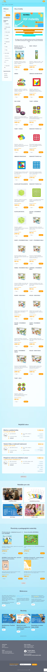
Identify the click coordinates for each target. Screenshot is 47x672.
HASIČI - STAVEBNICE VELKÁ (34, 323)
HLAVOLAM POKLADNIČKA (21, 184)
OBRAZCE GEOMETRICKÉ (35, 73)
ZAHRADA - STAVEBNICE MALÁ (35, 268)
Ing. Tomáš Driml (13, 433)
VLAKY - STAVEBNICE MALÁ (36, 240)
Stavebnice (7, 56)
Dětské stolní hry (7, 58)
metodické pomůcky (35, 501)
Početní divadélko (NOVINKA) (31, 532)
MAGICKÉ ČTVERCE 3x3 (35, 129)
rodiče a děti (34, 517)
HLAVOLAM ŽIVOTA (19, 211)
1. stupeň (7, 35)
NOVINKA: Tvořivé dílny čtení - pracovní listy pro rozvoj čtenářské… (11, 558)
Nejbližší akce (23, 424)
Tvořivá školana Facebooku (31, 651)
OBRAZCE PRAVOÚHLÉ (20, 156)
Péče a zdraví (8, 32)
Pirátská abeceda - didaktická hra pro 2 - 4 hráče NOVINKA (20, 47)
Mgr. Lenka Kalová (13, 461)
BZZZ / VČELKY (33, 46)
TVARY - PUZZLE (18, 129)
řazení (5, 11)
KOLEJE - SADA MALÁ (34, 295)
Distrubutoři (6, 77)
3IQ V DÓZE (17, 101)
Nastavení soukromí (27, 654)
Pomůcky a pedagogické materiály (23, 528)
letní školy (12, 517)
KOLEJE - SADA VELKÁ (35, 350)
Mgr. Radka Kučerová (13, 447)
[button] (23, 440)
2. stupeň (7, 38)
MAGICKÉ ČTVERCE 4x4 (35, 156)
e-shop (23, 583)
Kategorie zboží (6, 21)
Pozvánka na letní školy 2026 (37, 626)
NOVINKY (7, 23)
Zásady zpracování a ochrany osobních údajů (32, 655)
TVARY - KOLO (17, 378)
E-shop (6, 4)
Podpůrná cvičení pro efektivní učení (16, 458)
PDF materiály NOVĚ (7, 28)
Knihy (6, 46)
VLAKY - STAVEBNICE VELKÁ (19, 351)
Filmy (6, 49)
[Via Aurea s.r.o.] (29, 670)
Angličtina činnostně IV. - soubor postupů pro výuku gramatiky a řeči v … (34, 558)
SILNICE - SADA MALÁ (19, 295)
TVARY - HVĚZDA (33, 101)
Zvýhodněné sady (7, 42)
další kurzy (23, 476)
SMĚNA (16, 73)
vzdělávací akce (12, 501)
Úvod (3, 4)
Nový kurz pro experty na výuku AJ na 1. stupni (23, 627)
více (3, 605)
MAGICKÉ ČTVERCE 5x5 (35, 184)
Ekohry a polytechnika (11, 430)
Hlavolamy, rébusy (6, 61)
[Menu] (44, 1)
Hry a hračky (10, 4)
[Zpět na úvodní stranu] (4, 1)
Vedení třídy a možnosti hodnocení (15, 444)
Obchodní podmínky (5, 74)
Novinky (23, 610)
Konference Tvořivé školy (8, 626)
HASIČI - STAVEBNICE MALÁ (21, 240)
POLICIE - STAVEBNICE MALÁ (35, 212)
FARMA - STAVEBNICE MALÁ (21, 268)
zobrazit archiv (23, 636)
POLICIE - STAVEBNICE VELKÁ (20, 323)
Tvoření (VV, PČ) (7, 66)
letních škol (36, 596)
